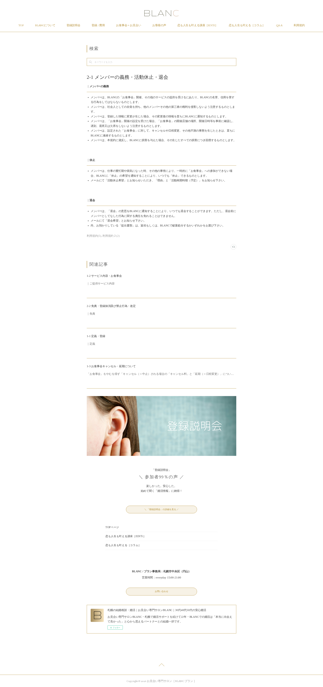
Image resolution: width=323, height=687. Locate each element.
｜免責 (91, 313)
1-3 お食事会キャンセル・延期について (111, 366)
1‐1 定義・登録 (96, 336)
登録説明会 (73, 25)
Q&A (279, 25)
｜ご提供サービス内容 (101, 283)
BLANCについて (45, 25)
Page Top (161, 665)
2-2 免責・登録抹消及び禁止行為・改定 (111, 305)
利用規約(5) (94, 235)
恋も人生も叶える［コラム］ (247, 25)
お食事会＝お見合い (128, 25)
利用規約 (299, 25)
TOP (21, 25)
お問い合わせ (161, 591)
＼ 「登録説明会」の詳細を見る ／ (161, 509)
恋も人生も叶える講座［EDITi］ (197, 25)
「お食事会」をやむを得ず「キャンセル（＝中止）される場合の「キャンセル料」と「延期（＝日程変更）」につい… (160, 373)
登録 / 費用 (98, 25)
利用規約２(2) (111, 235)
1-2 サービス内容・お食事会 (104, 275)
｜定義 (91, 343)
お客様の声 (159, 25)
